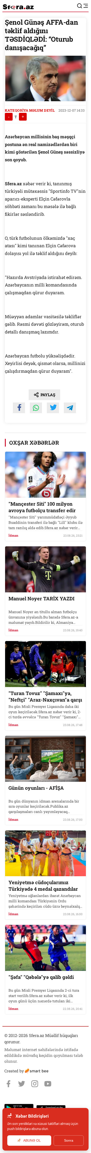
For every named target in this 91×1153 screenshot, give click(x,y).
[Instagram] (35, 1084)
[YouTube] (48, 1084)
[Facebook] (8, 1084)
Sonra (68, 1140)
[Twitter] (21, 1084)
